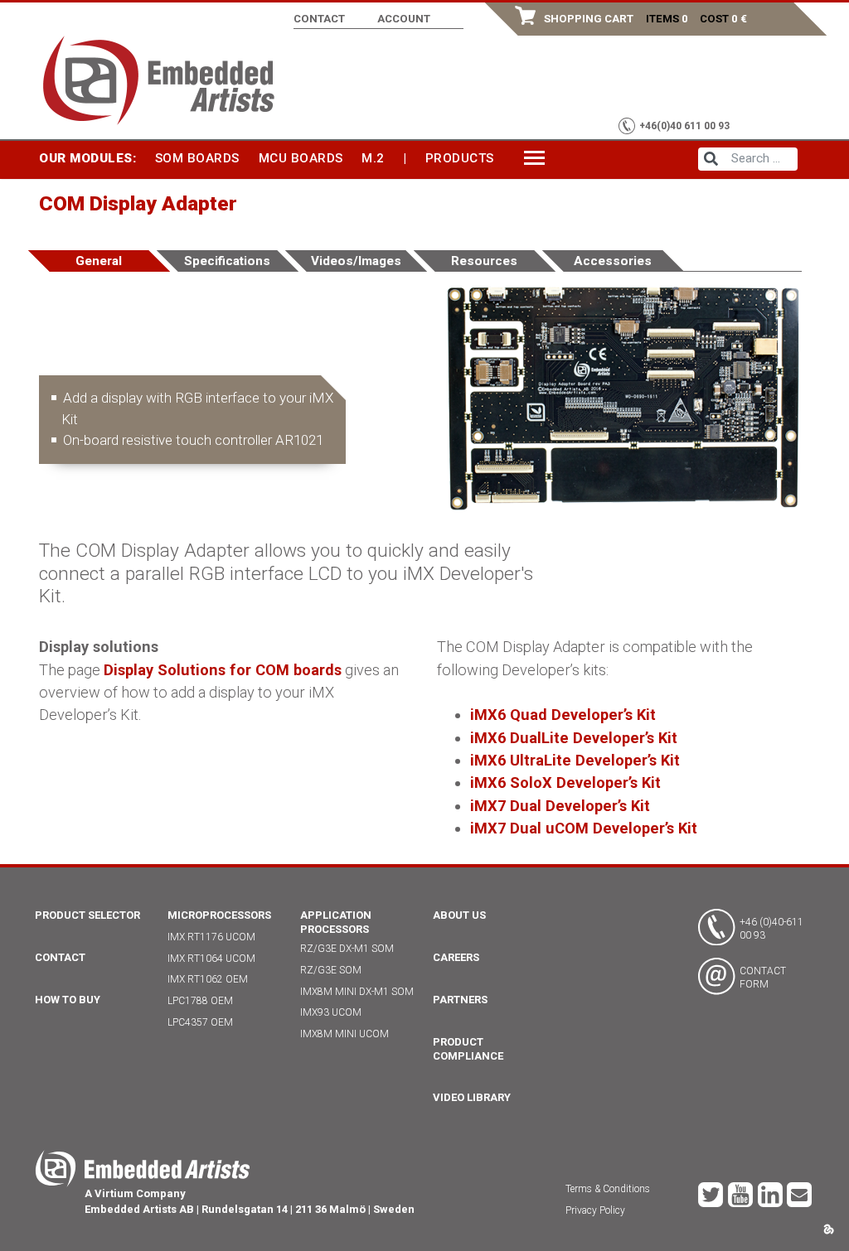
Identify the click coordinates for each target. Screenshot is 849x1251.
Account (403, 18)
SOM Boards (197, 158)
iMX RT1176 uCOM (211, 937)
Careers (456, 957)
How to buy (67, 999)
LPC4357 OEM (200, 1022)
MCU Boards (301, 158)
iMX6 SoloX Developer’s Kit (565, 782)
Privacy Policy (595, 1210)
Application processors (335, 922)
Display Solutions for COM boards (223, 670)
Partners (460, 999)
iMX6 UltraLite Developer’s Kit (575, 760)
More (542, 157)
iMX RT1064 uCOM (211, 958)
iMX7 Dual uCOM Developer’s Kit (583, 828)
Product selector (87, 915)
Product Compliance (468, 1049)
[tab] (99, 261)
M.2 (373, 158)
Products (459, 158)
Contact (319, 18)
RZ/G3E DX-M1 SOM (347, 948)
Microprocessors (219, 915)
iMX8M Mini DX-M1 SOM (357, 991)
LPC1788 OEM (200, 1001)
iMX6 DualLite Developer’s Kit (573, 737)
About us (459, 915)
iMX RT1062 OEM (207, 979)
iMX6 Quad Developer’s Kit (563, 714)
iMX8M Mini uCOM (344, 1034)
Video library (472, 1097)
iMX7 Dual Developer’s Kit (560, 805)
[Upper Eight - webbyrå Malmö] (828, 1227)
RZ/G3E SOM (330, 970)
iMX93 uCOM (330, 1012)
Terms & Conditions (607, 1189)
